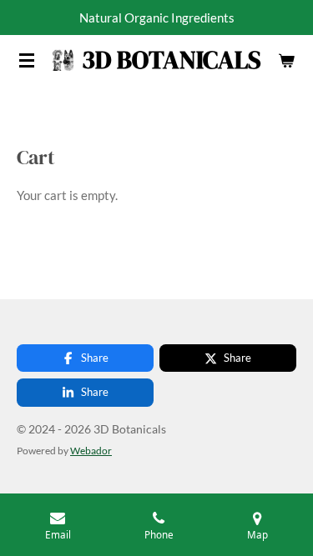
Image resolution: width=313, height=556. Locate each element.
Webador (91, 450)
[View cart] (286, 60)
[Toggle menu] (26, 60)
